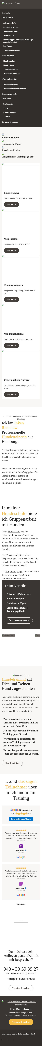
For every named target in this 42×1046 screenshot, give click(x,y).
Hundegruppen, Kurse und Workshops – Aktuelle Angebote (18, 41)
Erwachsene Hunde (10, 27)
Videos (5, 108)
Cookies (26, 1034)
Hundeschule (7, 18)
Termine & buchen (10, 122)
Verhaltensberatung (10, 69)
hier (11, 562)
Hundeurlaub (8, 65)
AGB (33, 1034)
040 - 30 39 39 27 (21, 970)
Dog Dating (7, 46)
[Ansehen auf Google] (21, 846)
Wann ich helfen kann (11, 73)
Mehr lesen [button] (21, 841)
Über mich (6, 99)
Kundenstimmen (9, 112)
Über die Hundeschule (19, 620)
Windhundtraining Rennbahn (14, 88)
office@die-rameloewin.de (21, 978)
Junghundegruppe (10, 31)
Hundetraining (9, 61)
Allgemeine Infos (9, 23)
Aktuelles (6, 116)
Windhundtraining (10, 84)
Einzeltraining (8, 56)
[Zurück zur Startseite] (12, 4)
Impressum (6, 1034)
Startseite (6, 13)
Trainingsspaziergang (11, 50)
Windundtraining (9, 79)
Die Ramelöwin (9, 104)
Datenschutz (17, 1034)
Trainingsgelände (9, 94)
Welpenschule (8, 35)
